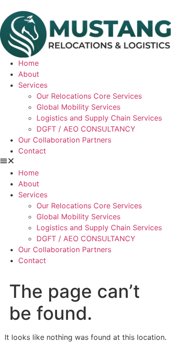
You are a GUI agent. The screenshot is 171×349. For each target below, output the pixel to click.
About (28, 74)
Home (28, 63)
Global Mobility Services (78, 106)
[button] (85, 161)
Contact (32, 150)
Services (32, 85)
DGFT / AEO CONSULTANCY (85, 128)
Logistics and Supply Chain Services (99, 117)
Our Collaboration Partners (64, 139)
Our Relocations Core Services (89, 95)
